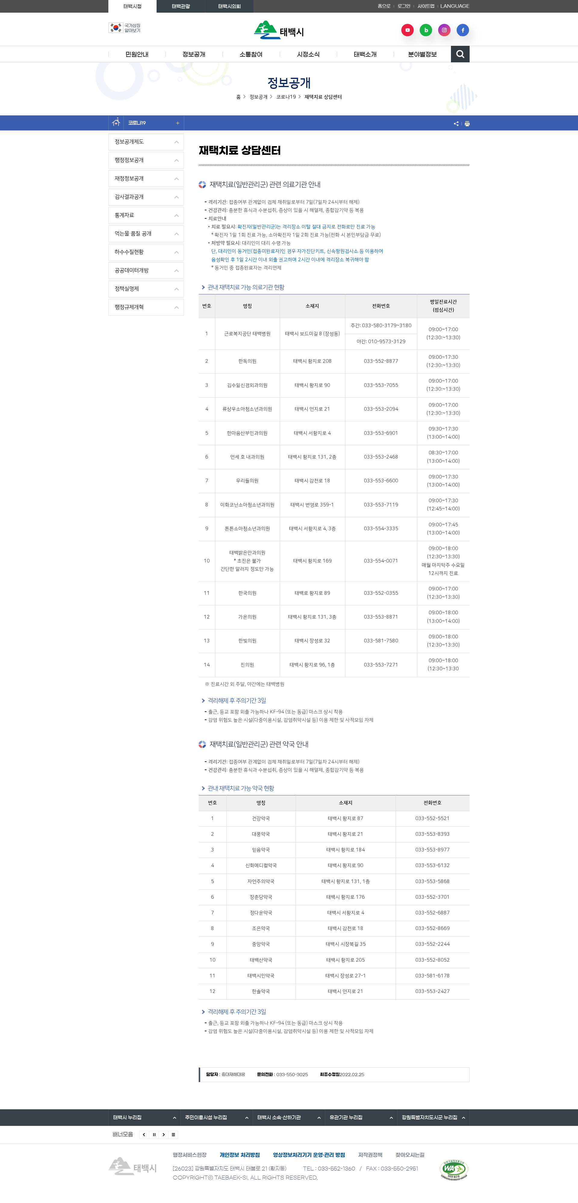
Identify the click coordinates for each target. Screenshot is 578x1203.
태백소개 (365, 55)
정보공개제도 (129, 142)
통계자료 (124, 215)
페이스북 (462, 30)
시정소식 (308, 55)
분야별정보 (422, 55)
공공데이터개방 (131, 271)
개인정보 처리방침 (240, 1155)
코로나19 (136, 123)
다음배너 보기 (164, 1135)
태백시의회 (229, 6)
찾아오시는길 (410, 1155)
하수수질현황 (129, 252)
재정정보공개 (129, 179)
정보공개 (193, 55)
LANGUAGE (455, 4)
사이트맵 (426, 6)
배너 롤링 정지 (154, 1135)
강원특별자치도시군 (429, 1117)
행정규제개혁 (129, 307)
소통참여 (251, 55)
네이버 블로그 (426, 30)
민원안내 (137, 55)
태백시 (127, 1117)
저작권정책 (370, 1155)
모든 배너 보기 (173, 1135)
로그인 (404, 6)
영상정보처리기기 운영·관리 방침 (309, 1155)
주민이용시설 (206, 1117)
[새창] (454, 1170)
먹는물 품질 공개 (133, 234)
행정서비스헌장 (190, 1155)
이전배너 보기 (144, 1135)
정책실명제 (127, 289)
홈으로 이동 (116, 122)
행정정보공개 (129, 160)
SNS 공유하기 (457, 123)
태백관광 (181, 6)
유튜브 (407, 30)
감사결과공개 (129, 197)
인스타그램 (444, 30)
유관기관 (346, 1117)
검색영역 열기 (460, 54)
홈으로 (384, 6)
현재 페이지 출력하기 (466, 123)
